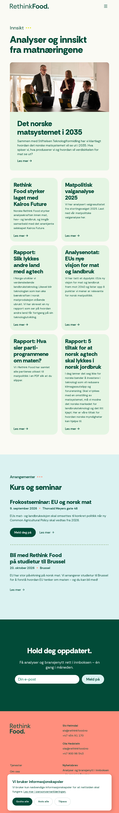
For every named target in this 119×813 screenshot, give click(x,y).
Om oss (15, 771)
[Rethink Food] (29, 6)
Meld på (93, 679)
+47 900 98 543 (73, 753)
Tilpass (62, 801)
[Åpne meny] (105, 6)
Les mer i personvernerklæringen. (45, 791)
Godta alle (22, 801)
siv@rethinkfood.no (75, 730)
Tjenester (16, 765)
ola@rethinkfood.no (75, 748)
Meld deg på (25, 533)
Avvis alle (43, 801)
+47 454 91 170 (73, 735)
